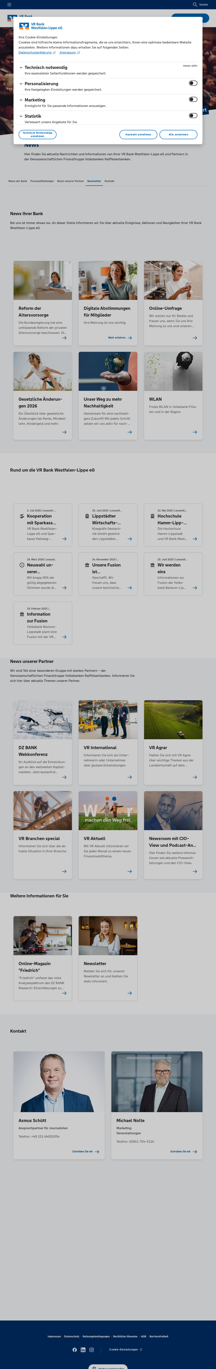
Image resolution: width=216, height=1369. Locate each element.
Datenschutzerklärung (35, 52)
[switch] (193, 83)
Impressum (68, 52)
